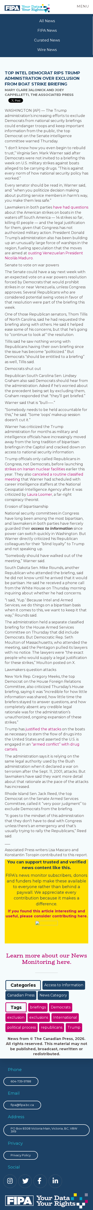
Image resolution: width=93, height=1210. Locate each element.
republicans (51, 1027)
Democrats (60, 1007)
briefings (38, 1007)
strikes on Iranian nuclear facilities (35, 469)
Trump (73, 1027)
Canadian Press (21, 995)
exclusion (15, 1017)
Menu (83, 6)
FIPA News (47, 30)
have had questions (70, 207)
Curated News (47, 40)
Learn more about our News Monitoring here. (46, 958)
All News (47, 21)
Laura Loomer (39, 494)
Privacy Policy (21, 1155)
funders (24, 881)
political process (21, 1027)
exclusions (38, 1017)
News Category (53, 995)
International (65, 1017)
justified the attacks (43, 729)
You (11, 862)
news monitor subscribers (45, 875)
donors (80, 875)
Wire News (47, 50)
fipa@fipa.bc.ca (22, 1105)
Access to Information (63, 985)
